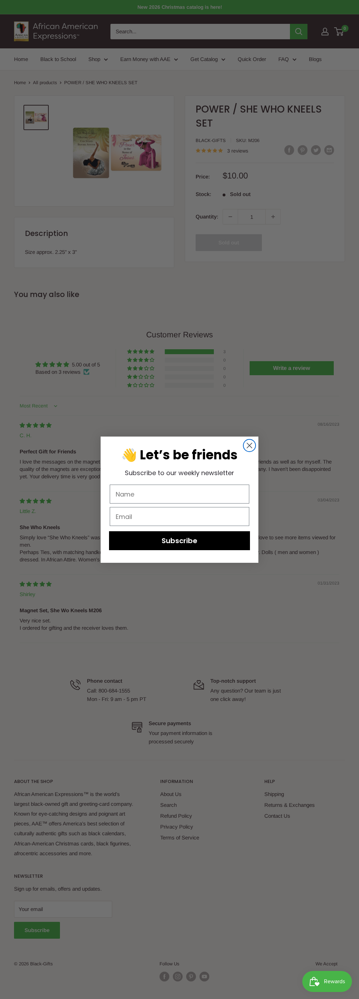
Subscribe (179, 541)
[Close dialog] (249, 445)
